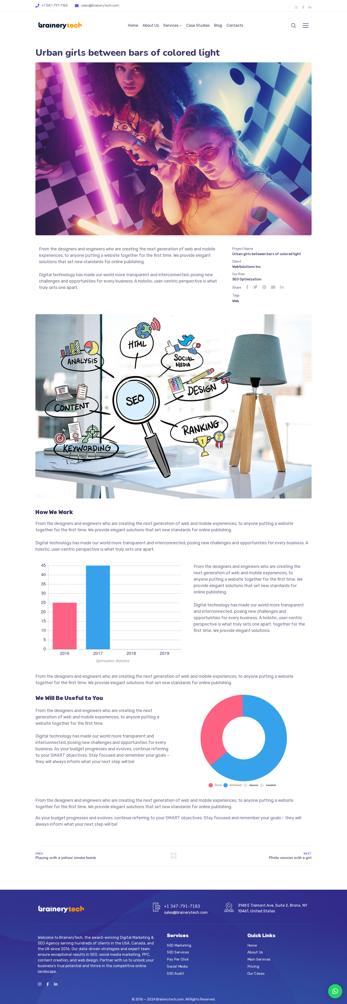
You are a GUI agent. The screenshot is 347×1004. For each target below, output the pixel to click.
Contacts (235, 25)
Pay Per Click (178, 959)
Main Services (259, 959)
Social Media (177, 966)
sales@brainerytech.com (100, 6)
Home (133, 25)
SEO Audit (175, 973)
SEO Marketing (179, 945)
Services (170, 25)
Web (235, 301)
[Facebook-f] (303, 7)
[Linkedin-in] (310, 7)
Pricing (253, 966)
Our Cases (255, 973)
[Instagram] (296, 7)
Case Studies (198, 25)
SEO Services (178, 952)
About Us (151, 25)
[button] (335, 991)
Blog (218, 25)
